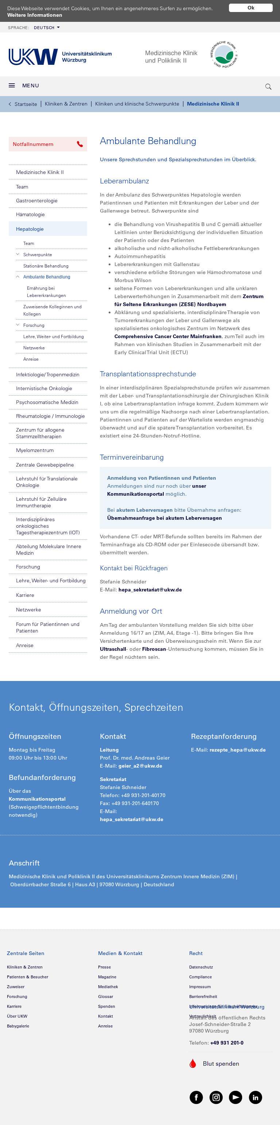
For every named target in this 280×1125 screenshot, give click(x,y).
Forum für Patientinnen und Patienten (47, 627)
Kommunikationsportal (37, 799)
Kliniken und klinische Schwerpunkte (137, 103)
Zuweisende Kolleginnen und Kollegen (52, 310)
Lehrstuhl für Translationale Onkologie (47, 481)
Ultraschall (113, 649)
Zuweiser (15, 986)
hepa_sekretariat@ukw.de (150, 589)
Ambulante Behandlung (46, 277)
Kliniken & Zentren (66, 103)
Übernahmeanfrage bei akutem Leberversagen (164, 518)
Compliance (200, 976)
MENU (30, 85)
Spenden (106, 1006)
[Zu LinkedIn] (255, 1097)
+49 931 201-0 (227, 1042)
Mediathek (108, 986)
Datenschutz (201, 967)
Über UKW (17, 1016)
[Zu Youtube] (236, 1097)
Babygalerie (18, 1026)
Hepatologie (30, 229)
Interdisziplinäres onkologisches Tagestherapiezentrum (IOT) (48, 526)
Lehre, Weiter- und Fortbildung (53, 336)
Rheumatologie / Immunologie (50, 416)
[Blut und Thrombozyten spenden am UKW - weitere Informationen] (214, 1062)
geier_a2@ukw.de (140, 765)
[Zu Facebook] (196, 1097)
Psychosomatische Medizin (47, 402)
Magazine (107, 976)
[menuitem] (33, 27)
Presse (104, 967)
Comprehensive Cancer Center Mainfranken (168, 336)
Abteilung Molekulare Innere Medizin (48, 549)
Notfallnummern (33, 144)
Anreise (31, 359)
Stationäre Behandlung (46, 266)
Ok (251, 7)
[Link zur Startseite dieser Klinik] (208, 54)
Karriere (25, 595)
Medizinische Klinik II (213, 103)
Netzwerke (34, 347)
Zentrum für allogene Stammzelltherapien (40, 433)
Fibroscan (154, 649)
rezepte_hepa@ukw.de (238, 749)
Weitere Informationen (34, 15)
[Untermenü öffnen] (18, 254)
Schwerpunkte (37, 254)
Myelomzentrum (35, 450)
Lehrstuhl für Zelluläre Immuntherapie (41, 502)
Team (22, 186)
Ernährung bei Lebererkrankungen (46, 291)
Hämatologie (30, 214)
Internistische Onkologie (44, 388)
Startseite (26, 104)
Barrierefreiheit (203, 996)
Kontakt (105, 1016)
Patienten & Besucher (27, 976)
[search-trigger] (268, 86)
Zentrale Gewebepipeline (45, 465)
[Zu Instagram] (216, 1097)
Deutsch (31, 27)
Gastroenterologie (37, 200)
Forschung (33, 325)
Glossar (105, 996)
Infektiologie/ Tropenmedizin (47, 374)
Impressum (200, 986)
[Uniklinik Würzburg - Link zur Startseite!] (60, 54)
